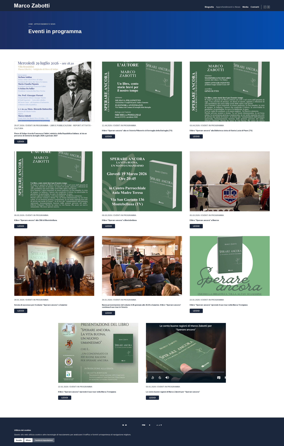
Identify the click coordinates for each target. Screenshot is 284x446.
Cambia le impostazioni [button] (44, 440)
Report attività (82, 125)
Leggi (21, 141)
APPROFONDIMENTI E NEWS (44, 24)
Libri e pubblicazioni (60, 125)
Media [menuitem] (245, 7)
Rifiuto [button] (28, 440)
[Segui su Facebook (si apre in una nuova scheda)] (265, 7)
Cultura (18, 128)
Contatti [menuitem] (255, 7)
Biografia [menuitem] (209, 7)
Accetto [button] (19, 440)
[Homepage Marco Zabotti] (31, 5)
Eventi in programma (37, 125)
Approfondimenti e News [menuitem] (228, 7)
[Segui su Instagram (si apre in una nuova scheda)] (268, 7)
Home (30, 24)
